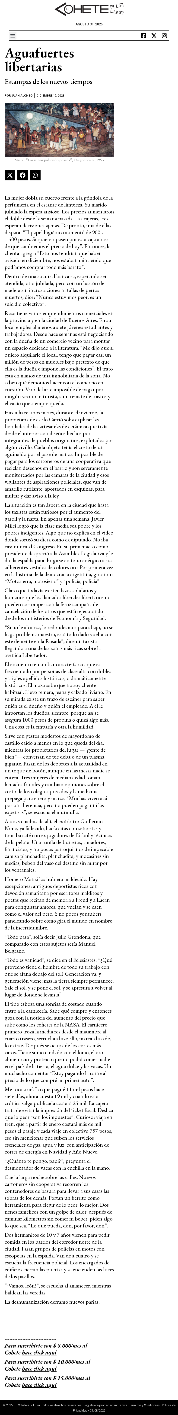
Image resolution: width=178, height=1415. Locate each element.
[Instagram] (164, 35)
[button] (12, 35)
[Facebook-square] (143, 35)
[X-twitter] (154, 35)
